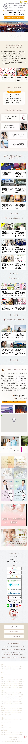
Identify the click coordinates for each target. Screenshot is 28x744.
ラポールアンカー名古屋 (6, 703)
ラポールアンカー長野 (18, 694)
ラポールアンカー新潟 (5, 692)
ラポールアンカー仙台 (5, 674)
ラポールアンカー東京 (16, 683)
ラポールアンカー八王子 (6, 685)
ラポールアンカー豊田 (17, 703)
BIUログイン (13, 559)
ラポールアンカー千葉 (5, 683)
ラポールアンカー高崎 (5, 681)
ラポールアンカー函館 (16, 668)
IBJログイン (13, 556)
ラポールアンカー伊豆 (5, 699)
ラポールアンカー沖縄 (16, 734)
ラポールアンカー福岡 (17, 732)
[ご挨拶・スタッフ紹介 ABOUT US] (10, 436)
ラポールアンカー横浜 (17, 685)
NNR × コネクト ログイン (13, 562)
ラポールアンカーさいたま (17, 681)
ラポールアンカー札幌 (16, 666)
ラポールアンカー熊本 (5, 734)
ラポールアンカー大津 (5, 708)
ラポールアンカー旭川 (5, 666)
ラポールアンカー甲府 (16, 692)
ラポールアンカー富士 (5, 701)
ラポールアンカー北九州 (6, 732)
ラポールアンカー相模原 (17, 687)
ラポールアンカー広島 (5, 722)
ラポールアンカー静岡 (16, 697)
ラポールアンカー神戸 (15, 712)
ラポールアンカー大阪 (16, 710)
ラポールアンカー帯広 (5, 668)
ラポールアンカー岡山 (5, 719)
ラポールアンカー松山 (5, 727)
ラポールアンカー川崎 (5, 687)
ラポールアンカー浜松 (16, 701)
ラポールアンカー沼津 (16, 699)
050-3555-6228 (14, 12)
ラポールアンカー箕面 (5, 710)
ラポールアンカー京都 (16, 708)
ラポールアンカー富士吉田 (6, 694)
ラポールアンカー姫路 (5, 714)
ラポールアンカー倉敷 (16, 719)
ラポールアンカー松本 (5, 697)
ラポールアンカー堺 (5, 712)
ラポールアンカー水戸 (5, 679)
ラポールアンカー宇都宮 (17, 679)
